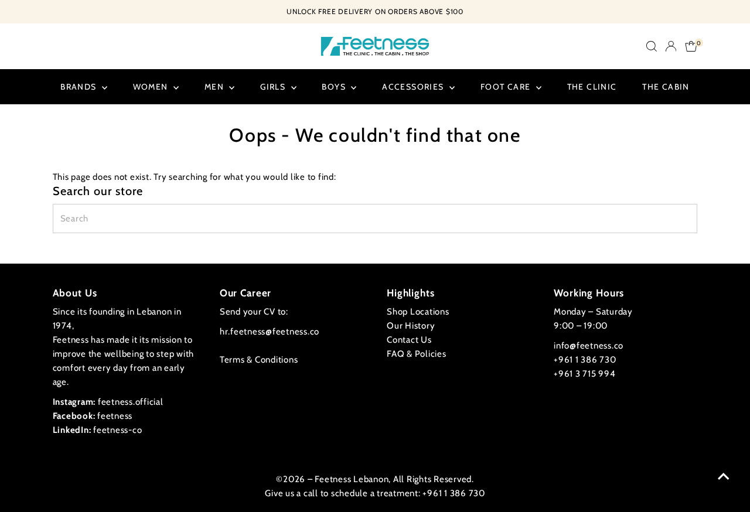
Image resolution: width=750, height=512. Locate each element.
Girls (274, 86)
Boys (335, 86)
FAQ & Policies (416, 354)
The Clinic (592, 86)
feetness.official (108, 402)
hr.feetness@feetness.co (269, 331)
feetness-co (97, 430)
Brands (79, 86)
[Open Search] (651, 46)
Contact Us (409, 339)
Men (215, 86)
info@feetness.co (588, 345)
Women (152, 86)
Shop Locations (418, 311)
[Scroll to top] (723, 476)
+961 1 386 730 (585, 359)
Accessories (414, 86)
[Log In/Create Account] (671, 46)
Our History (411, 325)
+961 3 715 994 (585, 373)
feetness (93, 416)
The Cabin (666, 86)
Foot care (506, 86)
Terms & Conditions (259, 359)
